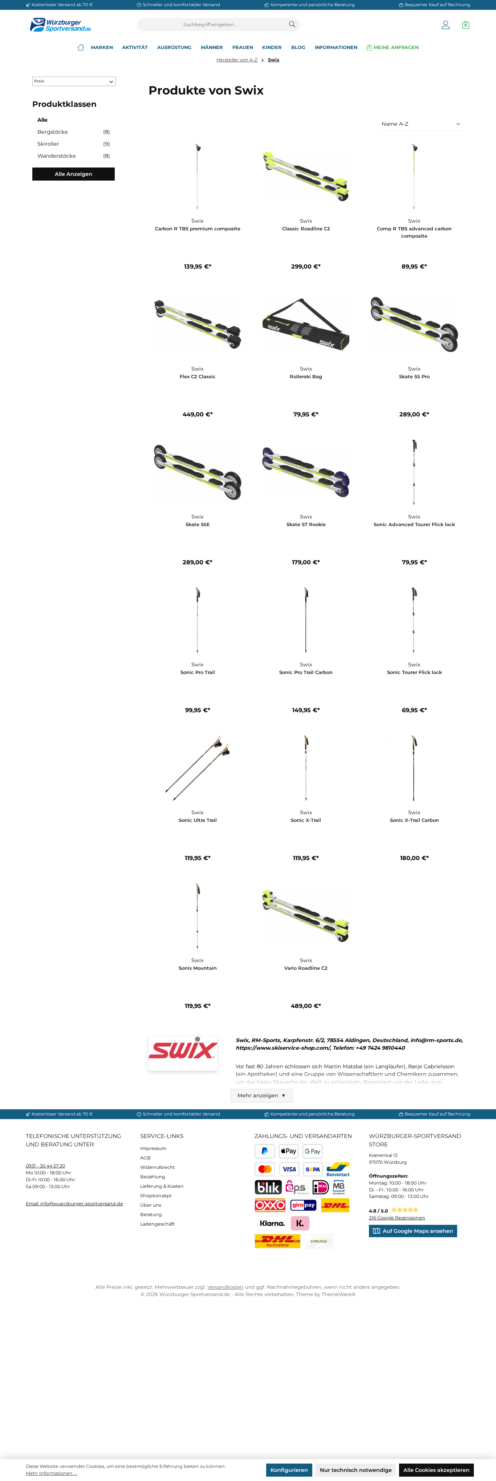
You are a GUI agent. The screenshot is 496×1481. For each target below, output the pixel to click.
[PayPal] (265, 1151)
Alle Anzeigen (73, 174)
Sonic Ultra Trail (198, 820)
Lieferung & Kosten (162, 1186)
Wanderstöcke (73, 156)
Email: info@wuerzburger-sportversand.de (74, 1203)
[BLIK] (268, 1187)
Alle (42, 120)
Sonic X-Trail (306, 820)
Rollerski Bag (306, 376)
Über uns (150, 1205)
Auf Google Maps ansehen (418, 1231)
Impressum (153, 1148)
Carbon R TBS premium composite (197, 228)
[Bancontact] (338, 1169)
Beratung (151, 1214)
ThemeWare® (338, 1294)
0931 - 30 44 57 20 (45, 1166)
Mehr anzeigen (261, 1095)
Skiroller (73, 144)
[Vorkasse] (318, 1241)
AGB (145, 1158)
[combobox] (211, 24)
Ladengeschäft (157, 1224)
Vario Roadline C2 (306, 968)
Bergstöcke (73, 132)
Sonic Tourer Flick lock (414, 672)
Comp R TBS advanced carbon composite (414, 232)
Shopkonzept (156, 1195)
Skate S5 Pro (414, 376)
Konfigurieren (289, 1470)
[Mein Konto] (446, 25)
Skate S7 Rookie (306, 524)
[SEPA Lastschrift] (313, 1169)
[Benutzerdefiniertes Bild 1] (335, 1205)
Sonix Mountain (198, 968)
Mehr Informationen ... (51, 1473)
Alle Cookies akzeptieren (436, 1470)
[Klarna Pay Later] (300, 1223)
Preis (39, 81)
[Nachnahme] (278, 1241)
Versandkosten (225, 1287)
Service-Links (161, 1136)
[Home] (81, 47)
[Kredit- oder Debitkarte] (277, 1169)
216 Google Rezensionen (397, 1217)
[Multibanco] (339, 1187)
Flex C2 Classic (198, 376)
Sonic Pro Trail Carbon (306, 672)
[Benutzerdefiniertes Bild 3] (303, 1205)
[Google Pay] (312, 1151)
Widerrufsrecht (157, 1167)
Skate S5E (198, 524)
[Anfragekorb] (464, 25)
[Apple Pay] (289, 1151)
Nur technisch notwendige (356, 1470)
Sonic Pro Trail (197, 672)
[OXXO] (270, 1205)
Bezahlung (152, 1176)
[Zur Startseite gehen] (58, 25)
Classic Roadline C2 (306, 228)
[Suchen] (292, 24)
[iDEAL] (320, 1187)
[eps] (297, 1187)
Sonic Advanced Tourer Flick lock (414, 524)
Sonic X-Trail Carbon (414, 820)
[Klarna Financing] (272, 1223)
